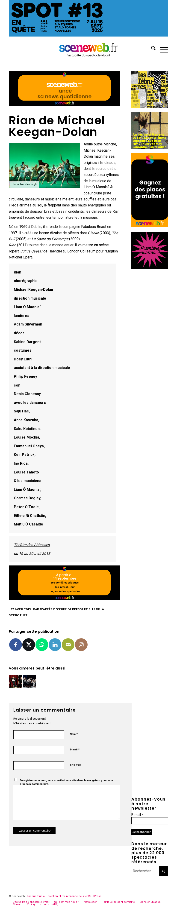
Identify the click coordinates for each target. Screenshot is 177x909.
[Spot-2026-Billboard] (88, 35)
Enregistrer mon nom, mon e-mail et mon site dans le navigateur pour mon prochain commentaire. (66, 782)
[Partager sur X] (28, 644)
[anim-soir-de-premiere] (149, 267)
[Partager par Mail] (68, 644)
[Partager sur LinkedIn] (55, 644)
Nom (74, 734)
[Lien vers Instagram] (81, 644)
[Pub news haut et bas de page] (64, 104)
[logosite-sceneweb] (88, 49)
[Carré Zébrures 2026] (149, 106)
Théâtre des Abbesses (32, 545)
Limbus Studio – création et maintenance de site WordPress (64, 896)
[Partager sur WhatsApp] (41, 644)
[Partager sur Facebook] (15, 644)
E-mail (75, 749)
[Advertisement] (149, 342)
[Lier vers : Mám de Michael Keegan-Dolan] (29, 681)
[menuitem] (151, 49)
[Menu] (162, 49)
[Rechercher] (151, 49)
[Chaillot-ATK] (149, 148)
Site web (75, 764)
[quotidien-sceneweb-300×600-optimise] (149, 226)
